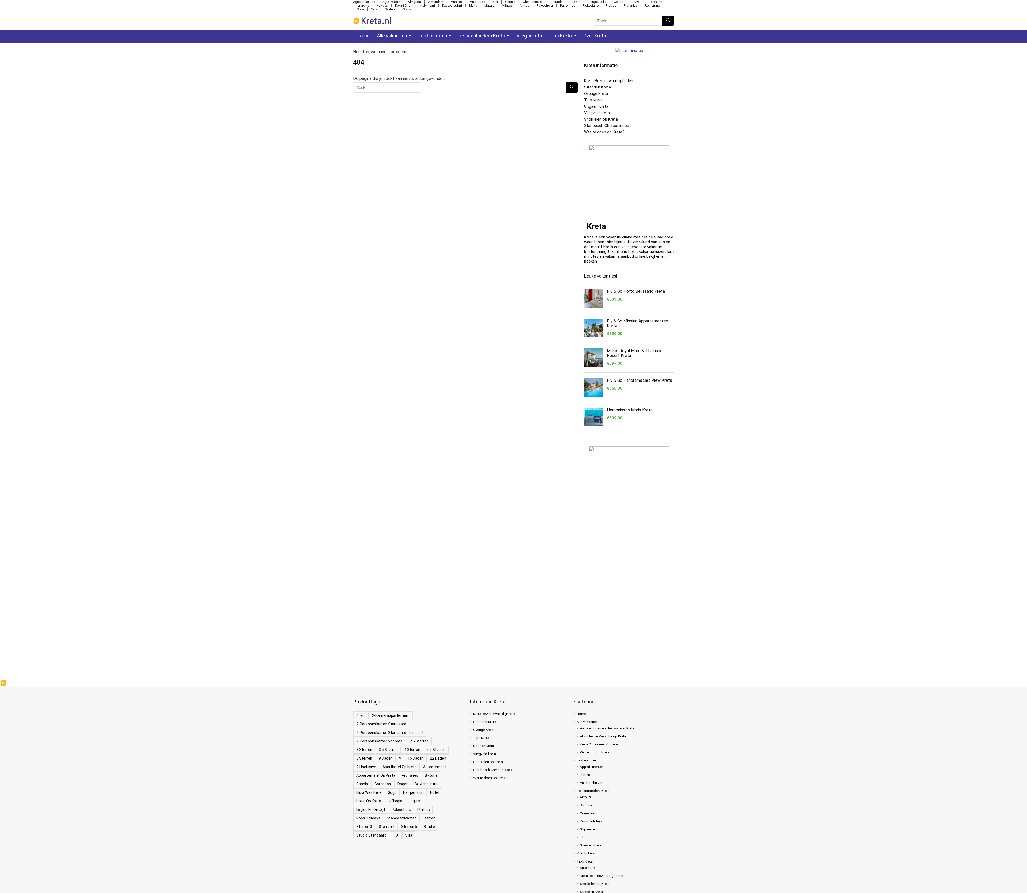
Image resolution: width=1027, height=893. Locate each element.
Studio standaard (371, 835)
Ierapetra (363, 5)
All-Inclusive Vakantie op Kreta (603, 736)
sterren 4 (387, 827)
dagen (402, 784)
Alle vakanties (392, 36)
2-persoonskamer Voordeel (379, 741)
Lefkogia (395, 801)
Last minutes (433, 36)
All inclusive (366, 767)
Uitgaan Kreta (596, 106)
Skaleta (390, 9)
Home (363, 36)
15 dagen (416, 758)
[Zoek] (668, 21)
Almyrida (414, 2)
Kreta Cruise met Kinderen (599, 744)
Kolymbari (427, 5)
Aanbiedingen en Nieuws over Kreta (607, 728)
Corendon (382, 784)
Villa (408, 835)
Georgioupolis (597, 2)
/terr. (361, 715)
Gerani (618, 2)
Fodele (574, 2)
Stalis (407, 9)
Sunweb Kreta (590, 845)
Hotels (585, 775)
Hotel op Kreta (368, 801)
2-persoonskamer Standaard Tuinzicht (389, 732)
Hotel (434, 792)
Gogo (392, 792)
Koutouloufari (452, 5)
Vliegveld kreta (597, 112)
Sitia (374, 9)
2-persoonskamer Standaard (381, 724)
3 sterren (364, 750)
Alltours (586, 797)
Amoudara (436, 2)
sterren (428, 818)
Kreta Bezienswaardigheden (608, 80)
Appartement (434, 767)
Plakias (611, 5)
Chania (510, 2)
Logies (414, 801)
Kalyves (382, 5)
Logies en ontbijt (370, 809)
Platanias (631, 5)
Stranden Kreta (597, 87)
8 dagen (386, 758)
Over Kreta (594, 36)
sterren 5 (409, 827)
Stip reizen (588, 829)
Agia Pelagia (391, 2)
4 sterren (412, 750)
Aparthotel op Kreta (399, 767)
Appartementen (592, 767)
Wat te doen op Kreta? (604, 132)
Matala (489, 5)
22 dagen (438, 758)
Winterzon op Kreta (595, 752)
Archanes (410, 775)
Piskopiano (591, 5)
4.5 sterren (436, 750)
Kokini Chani (404, 5)
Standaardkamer (401, 818)
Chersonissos (533, 2)
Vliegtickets (529, 36)
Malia (473, 5)
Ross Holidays (368, 818)
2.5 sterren (419, 741)
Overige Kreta (596, 93)
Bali (495, 2)
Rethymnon (653, 5)
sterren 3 (364, 827)
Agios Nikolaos (364, 2)
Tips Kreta (560, 36)
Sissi (360, 9)
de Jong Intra (426, 784)
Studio (429, 827)
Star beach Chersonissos (606, 125)
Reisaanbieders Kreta (482, 36)
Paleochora (545, 5)
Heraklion (655, 2)
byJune (431, 775)
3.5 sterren (388, 750)
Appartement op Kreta (375, 775)
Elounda (557, 2)
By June (586, 805)
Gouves (635, 2)
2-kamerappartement (391, 715)
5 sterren (364, 758)
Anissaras (477, 2)
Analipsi (457, 2)
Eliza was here (368, 792)
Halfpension (413, 792)
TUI (396, 835)
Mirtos (524, 5)
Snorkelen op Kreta (601, 119)
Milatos (507, 5)
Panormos (567, 5)
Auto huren (588, 868)
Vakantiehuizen (591, 783)
